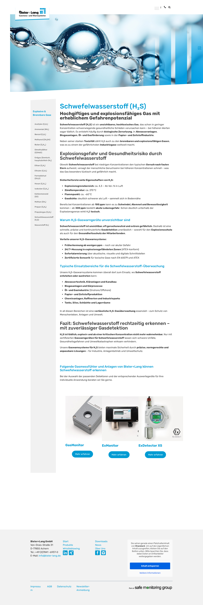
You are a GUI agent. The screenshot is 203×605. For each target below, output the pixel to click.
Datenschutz (64, 586)
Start (65, 541)
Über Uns (100, 548)
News (98, 545)
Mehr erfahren (82, 454)
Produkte (68, 545)
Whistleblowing (71, 548)
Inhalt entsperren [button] (150, 566)
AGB (49, 586)
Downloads (101, 541)
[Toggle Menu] (156, 8)
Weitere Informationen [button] (150, 573)
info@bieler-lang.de (50, 555)
